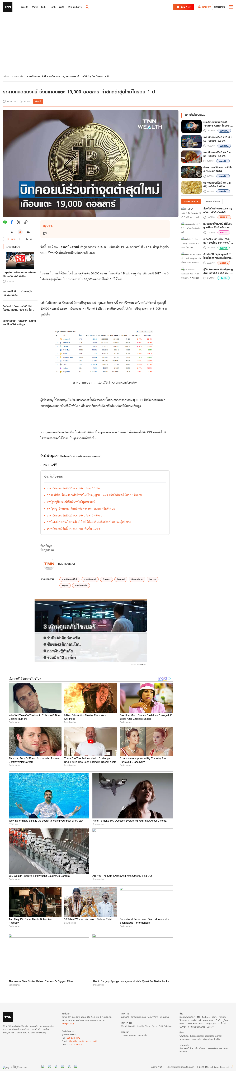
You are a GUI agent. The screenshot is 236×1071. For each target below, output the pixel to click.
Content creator (128, 1035)
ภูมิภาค (225, 1020)
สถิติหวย (183, 1051)
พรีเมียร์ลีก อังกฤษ (213, 1036)
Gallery (210, 1026)
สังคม (214, 1017)
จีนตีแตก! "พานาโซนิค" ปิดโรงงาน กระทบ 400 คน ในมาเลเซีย (17, 307)
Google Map (68, 1023)
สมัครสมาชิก (219, 7)
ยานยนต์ (183, 1023)
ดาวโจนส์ (221, 1023)
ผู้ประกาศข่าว (153, 1017)
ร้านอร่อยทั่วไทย (186, 1048)
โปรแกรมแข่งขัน (197, 1036)
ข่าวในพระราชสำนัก (187, 1017)
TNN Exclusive (204, 1017)
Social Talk (196, 1020)
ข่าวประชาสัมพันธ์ (198, 1026)
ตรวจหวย (223, 1048)
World (123, 1026)
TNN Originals (165, 1026)
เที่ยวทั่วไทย (200, 1048)
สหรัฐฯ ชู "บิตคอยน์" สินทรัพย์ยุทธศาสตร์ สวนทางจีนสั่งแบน (81, 508)
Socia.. (224, 263)
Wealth (18, 76)
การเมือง (222, 1017)
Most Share (213, 201)
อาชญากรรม (208, 1020)
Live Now (186, 7)
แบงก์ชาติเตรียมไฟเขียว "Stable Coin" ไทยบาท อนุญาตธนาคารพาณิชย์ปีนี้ (216, 124)
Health (140, 1026)
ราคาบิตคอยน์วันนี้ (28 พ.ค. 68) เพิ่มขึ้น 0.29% (74, 529)
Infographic (210, 1023)
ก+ (29, 231)
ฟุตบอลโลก (208, 1039)
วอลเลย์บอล (185, 1039)
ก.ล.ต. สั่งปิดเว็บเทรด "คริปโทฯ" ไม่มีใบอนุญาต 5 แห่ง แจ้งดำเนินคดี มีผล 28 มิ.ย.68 (94, 495)
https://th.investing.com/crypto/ (116, 382)
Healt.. (224, 232)
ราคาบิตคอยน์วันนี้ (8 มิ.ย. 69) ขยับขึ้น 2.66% (217, 185)
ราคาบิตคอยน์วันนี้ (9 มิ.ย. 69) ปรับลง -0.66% (217, 154)
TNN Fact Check (196, 1023)
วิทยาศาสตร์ (184, 1020)
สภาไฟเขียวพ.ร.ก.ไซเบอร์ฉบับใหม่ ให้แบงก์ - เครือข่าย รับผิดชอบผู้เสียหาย (89, 522)
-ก (11, 232)
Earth (223, 248)
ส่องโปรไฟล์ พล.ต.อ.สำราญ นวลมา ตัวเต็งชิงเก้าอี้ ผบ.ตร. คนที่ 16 (217, 210)
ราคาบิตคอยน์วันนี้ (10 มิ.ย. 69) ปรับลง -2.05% (218, 139)
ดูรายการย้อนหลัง (138, 1017)
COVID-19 (184, 1026)
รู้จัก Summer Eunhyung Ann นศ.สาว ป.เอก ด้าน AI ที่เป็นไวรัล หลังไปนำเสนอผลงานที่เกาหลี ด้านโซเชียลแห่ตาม (218, 271)
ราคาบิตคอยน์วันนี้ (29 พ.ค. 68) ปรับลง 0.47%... (74, 515)
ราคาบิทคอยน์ (90, 579)
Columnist (143, 1035)
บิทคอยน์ (106, 579)
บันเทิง (218, 1020)
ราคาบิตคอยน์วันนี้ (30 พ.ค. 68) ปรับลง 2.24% (73, 488)
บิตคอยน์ (121, 579)
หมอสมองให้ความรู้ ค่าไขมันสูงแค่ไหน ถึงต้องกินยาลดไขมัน (217, 225)
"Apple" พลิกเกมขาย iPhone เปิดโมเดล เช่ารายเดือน (19, 274)
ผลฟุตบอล (184, 1036)
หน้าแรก (6, 76)
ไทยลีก (217, 1039)
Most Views (191, 201)
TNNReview (212, 1048)
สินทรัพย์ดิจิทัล (81, 585)
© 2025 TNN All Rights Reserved (213, 1067)
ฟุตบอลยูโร (196, 1039)
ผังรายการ (164, 1017)
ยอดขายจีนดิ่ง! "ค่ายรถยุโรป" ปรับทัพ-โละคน (19, 293)
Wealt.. (224, 131)
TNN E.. (224, 217)
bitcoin (152, 579)
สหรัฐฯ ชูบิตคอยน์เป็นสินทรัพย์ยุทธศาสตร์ (71, 502)
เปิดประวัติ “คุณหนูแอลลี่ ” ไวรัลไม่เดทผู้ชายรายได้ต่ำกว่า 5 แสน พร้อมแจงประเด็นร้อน (218, 256)
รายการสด (125, 1017)
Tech (223, 278)
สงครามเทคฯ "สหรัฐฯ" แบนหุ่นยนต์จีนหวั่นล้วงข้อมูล (19, 322)
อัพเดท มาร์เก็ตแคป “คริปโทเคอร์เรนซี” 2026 (218, 169)
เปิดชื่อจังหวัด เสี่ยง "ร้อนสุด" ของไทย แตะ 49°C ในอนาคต (217, 240)
